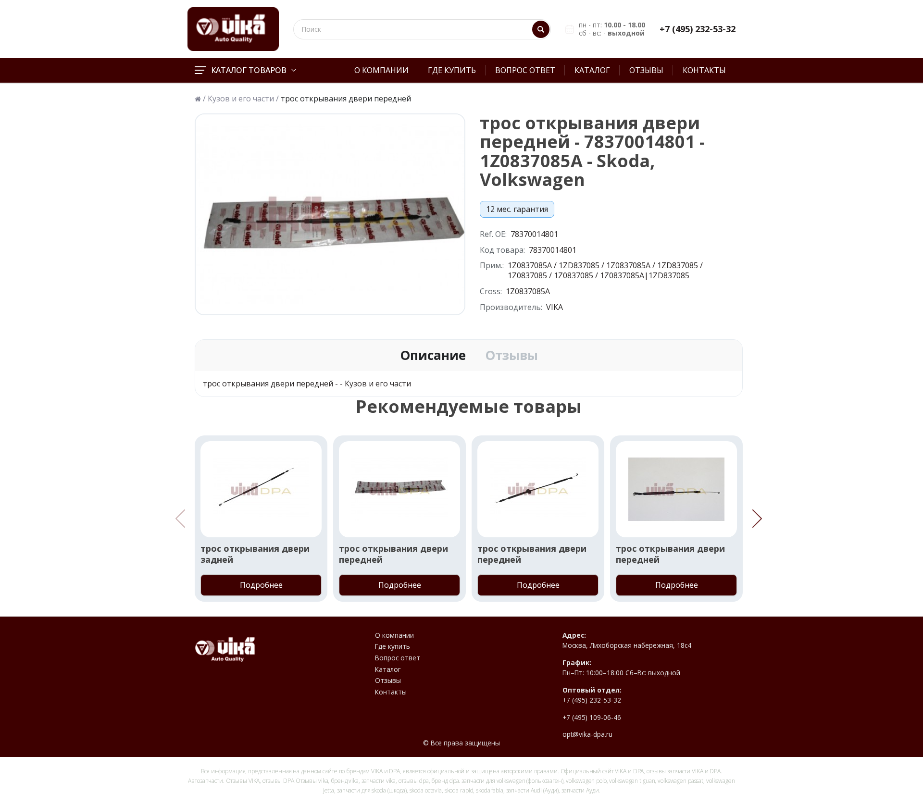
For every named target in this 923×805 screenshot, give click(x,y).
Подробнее (261, 585)
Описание (433, 355)
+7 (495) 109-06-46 (591, 717)
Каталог (592, 70)
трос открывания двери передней (393, 554)
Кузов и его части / (243, 99)
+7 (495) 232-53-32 (698, 29)
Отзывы (646, 70)
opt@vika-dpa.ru (587, 734)
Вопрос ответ (525, 70)
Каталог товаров (249, 70)
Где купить (452, 70)
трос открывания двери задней (255, 554)
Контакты (704, 70)
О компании (381, 70)
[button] (757, 518)
